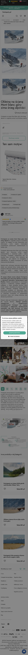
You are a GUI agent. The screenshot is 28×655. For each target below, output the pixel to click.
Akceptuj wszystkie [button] (14, 333)
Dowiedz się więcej (10, 329)
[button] (14, 336)
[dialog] (14, 327)
